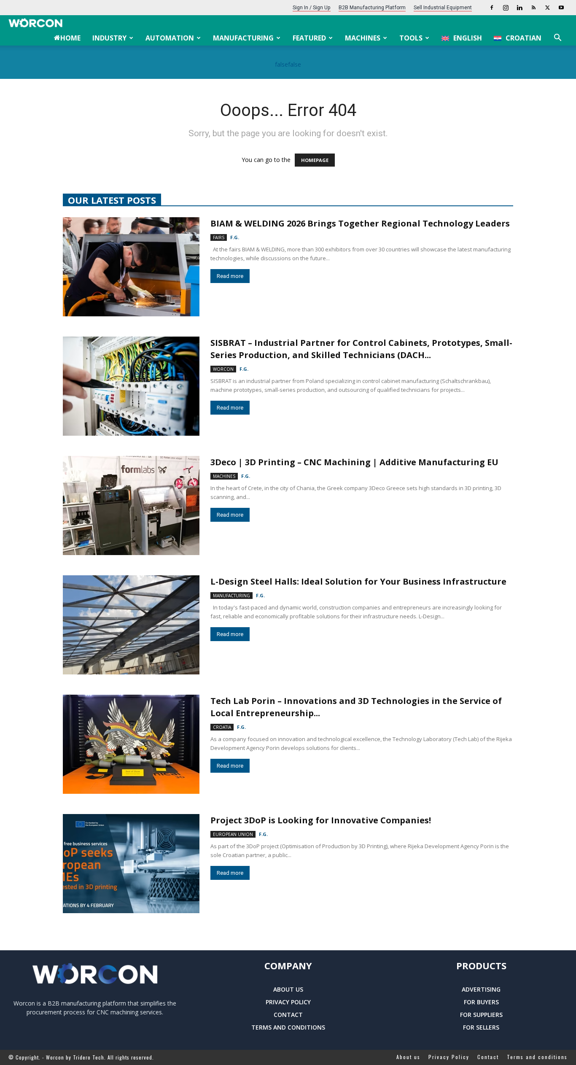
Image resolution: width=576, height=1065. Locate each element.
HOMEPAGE (314, 160)
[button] (557, 39)
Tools (411, 38)
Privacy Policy (288, 1002)
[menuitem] (462, 38)
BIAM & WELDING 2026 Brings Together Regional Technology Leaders (360, 223)
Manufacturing (243, 38)
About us (288, 989)
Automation (169, 38)
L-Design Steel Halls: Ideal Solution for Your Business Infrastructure (358, 581)
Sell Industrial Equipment (443, 8)
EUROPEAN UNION (233, 834)
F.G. (234, 237)
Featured (309, 38)
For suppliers (481, 1015)
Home (70, 38)
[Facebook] (491, 7)
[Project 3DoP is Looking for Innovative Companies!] (131, 863)
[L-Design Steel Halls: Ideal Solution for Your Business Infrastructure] (131, 624)
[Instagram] (505, 7)
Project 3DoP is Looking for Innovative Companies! (320, 820)
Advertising (481, 989)
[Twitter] (547, 7)
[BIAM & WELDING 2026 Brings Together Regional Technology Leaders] (131, 266)
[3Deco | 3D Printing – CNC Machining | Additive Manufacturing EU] (131, 505)
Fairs (218, 237)
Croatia (222, 727)
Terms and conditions (288, 1027)
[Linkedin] (519, 7)
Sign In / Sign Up (312, 8)
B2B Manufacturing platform (372, 8)
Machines (362, 38)
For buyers (481, 1002)
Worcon (223, 369)
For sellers (481, 1027)
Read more (230, 276)
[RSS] (533, 7)
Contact (288, 1015)
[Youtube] (561, 7)
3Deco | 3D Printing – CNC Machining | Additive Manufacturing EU (354, 462)
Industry (109, 38)
